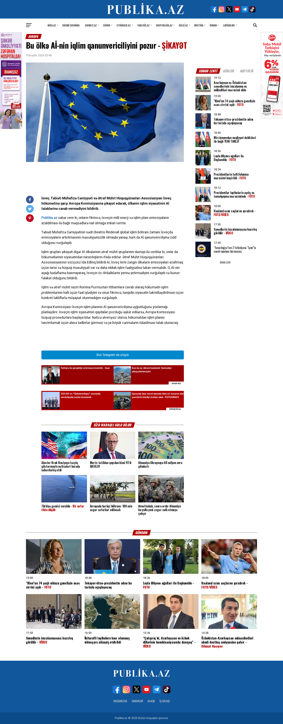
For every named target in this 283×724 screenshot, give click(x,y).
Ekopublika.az (164, 25)
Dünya (106, 25)
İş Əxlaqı (164, 701)
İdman (213, 25)
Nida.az (52, 25)
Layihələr (229, 25)
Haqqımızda (120, 701)
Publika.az (49, 218)
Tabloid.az (143, 25)
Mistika (198, 25)
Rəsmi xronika (71, 25)
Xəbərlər (137, 701)
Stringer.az (123, 25)
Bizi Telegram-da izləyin (112, 355)
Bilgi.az (183, 25)
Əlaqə (151, 701)
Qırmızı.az (91, 25)
